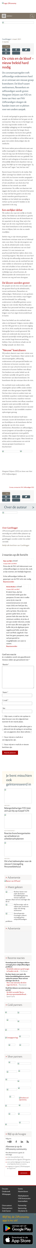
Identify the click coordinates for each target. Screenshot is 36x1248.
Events (20, 1189)
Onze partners (7, 1208)
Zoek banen (6, 1211)
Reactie (6, 664)
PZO (32, 487)
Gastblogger (6, 39)
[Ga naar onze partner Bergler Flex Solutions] (12, 1124)
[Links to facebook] (16, 1142)
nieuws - (7, 805)
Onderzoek (6, 1191)
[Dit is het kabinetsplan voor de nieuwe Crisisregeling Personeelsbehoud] (18, 849)
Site (4, 708)
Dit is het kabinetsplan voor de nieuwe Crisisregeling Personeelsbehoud (17, 864)
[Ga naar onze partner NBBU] (12, 1107)
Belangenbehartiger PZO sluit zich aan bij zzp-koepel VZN (17, 809)
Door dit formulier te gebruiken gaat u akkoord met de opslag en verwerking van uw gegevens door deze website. (18, 729)
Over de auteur (15, 507)
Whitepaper (6, 1194)
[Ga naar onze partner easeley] (24, 1064)
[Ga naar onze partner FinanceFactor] (24, 1012)
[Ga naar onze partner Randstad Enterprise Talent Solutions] (12, 1064)
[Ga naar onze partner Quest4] (12, 1073)
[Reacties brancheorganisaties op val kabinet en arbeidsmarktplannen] (18, 821)
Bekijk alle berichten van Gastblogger (15, 545)
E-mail (5, 700)
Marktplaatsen (23, 1196)
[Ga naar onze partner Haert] (12, 1090)
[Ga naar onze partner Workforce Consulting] (24, 1073)
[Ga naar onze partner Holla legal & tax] (24, 1090)
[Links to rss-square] (28, 1142)
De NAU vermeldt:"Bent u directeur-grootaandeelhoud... (17, 994)
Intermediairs (23, 1201)
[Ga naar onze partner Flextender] (24, 1021)
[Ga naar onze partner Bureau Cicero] (12, 1116)
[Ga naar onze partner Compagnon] (12, 1038)
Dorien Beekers (11, 587)
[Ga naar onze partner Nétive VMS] (12, 1099)
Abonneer (24, 1173)
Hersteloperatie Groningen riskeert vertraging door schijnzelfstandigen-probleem (16, 917)
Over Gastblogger (10, 528)
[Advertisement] (18, 942)
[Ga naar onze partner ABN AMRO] (24, 1081)
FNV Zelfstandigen (26, 487)
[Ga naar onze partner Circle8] (12, 1021)
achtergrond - (10, 830)
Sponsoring (22, 1208)
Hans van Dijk (7, 561)
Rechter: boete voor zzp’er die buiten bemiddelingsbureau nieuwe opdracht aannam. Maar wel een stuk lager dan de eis (18, 897)
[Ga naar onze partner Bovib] (24, 1030)
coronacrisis (17, 487)
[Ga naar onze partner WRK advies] (24, 1124)
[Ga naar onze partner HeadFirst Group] (24, 1038)
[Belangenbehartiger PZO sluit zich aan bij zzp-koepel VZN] (18, 796)
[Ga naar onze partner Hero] (24, 1047)
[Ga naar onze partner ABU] (24, 1107)
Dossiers (5, 1189)
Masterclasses (23, 1191)
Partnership (22, 1205)
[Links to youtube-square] (9, 1142)
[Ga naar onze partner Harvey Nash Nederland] (12, 1047)
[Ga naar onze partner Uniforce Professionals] (24, 1116)
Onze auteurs (7, 1205)
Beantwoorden (8, 582)
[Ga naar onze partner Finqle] (12, 1012)
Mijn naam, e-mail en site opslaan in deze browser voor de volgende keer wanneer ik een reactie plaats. (16, 719)
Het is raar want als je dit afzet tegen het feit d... (17, 984)
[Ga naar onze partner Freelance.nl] (24, 1099)
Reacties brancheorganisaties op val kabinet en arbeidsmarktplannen (17, 836)
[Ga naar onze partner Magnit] (12, 1030)
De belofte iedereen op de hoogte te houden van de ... (18, 970)
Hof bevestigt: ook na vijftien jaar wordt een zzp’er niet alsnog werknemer (21, 907)
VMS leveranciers (24, 1198)
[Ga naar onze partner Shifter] (12, 1081)
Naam (5, 692)
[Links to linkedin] (22, 1142)
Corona (11, 487)
